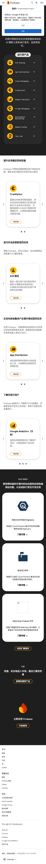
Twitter (4, 784)
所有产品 (5, 844)
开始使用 (23, 726)
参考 (3, 757)
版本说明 (5, 808)
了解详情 (15, 222)
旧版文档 (5, 816)
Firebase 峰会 (6, 781)
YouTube (5, 788)
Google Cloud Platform (10, 841)
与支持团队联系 (7, 798)
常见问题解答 (6, 812)
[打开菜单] (3, 2)
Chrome (5, 834)
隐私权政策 (11, 853)
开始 (23, 31)
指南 (3, 753)
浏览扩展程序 (23, 648)
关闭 (23, 25)
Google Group (7, 805)
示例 (3, 760)
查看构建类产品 (23, 681)
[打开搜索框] (32, 2)
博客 (3, 777)
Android (5, 830)
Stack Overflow (7, 801)
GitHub (4, 767)
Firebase (5, 837)
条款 (3, 853)
